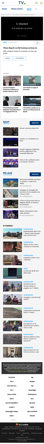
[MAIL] (41, 2)
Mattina (32, 381)
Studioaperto (32, 394)
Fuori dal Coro (11, 386)
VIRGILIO (11, 427)
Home (4, 9)
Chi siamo (4, 433)
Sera (32, 399)
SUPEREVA (22, 430)
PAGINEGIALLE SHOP (28, 427)
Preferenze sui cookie (36, 433)
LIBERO (6, 427)
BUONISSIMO (38, 428)
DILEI (20, 428)
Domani (32, 416)
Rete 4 (12, 399)
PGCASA (37, 427)
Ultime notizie (17, 9)
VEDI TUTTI (35, 123)
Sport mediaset (32, 411)
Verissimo (11, 377)
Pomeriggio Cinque (12, 411)
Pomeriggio (32, 390)
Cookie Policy (25, 433)
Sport (29, 9)
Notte (32, 407)
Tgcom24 (32, 403)
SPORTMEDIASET (20, 58)
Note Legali (12, 433)
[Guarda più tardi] (37, 43)
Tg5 (32, 386)
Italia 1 (12, 416)
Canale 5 (12, 407)
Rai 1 (11, 381)
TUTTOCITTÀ (14, 428)
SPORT (7, 14)
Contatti (13, 420)
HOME (2, 14)
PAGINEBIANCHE (6, 428)
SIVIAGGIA (24, 428)
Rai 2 (11, 390)
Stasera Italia (11, 394)
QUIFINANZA (31, 428)
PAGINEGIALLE (18, 427)
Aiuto (22, 434)
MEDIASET (7, 58)
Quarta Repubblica (12, 403)
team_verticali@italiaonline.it (18, 370)
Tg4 (32, 377)
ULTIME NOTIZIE (28, 229)
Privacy (18, 433)
